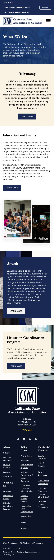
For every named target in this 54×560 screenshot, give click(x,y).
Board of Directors (7, 466)
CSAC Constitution (10, 543)
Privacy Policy (8, 548)
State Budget (26, 516)
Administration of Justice (27, 466)
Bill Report (25, 460)
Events (24, 522)
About (6, 447)
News (24, 528)
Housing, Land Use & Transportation (27, 509)
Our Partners (42, 474)
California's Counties (44, 449)
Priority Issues (26, 456)
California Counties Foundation (43, 504)
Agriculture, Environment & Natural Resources (27, 476)
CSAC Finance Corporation (17, 7)
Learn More (28, 117)
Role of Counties (41, 464)
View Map (27, 429)
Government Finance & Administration (27, 488)
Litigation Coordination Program (8, 506)
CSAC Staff (7, 476)
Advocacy (7, 491)
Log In (45, 7)
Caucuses (7, 472)
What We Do (8, 484)
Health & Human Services (24, 498)
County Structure (42, 457)
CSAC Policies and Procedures (31, 543)
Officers (6, 453)
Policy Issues (24, 449)
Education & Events (8, 497)
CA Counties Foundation (16, 12)
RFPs (18, 548)
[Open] (48, 20)
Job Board (9, 2)
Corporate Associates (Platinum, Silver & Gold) (43, 492)
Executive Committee (7, 458)
